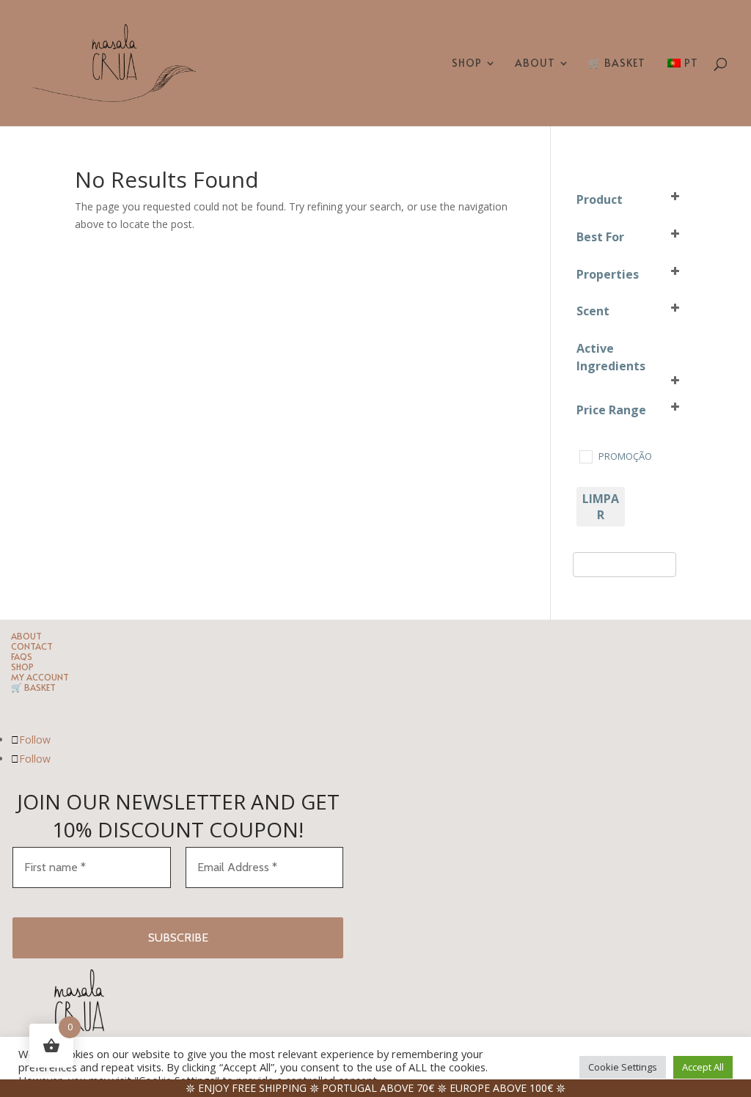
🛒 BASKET (616, 64)
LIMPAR (600, 507)
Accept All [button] (703, 1067)
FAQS (21, 656)
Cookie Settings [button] (622, 1067)
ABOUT (535, 64)
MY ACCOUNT (40, 677)
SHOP (467, 64)
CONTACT (32, 646)
